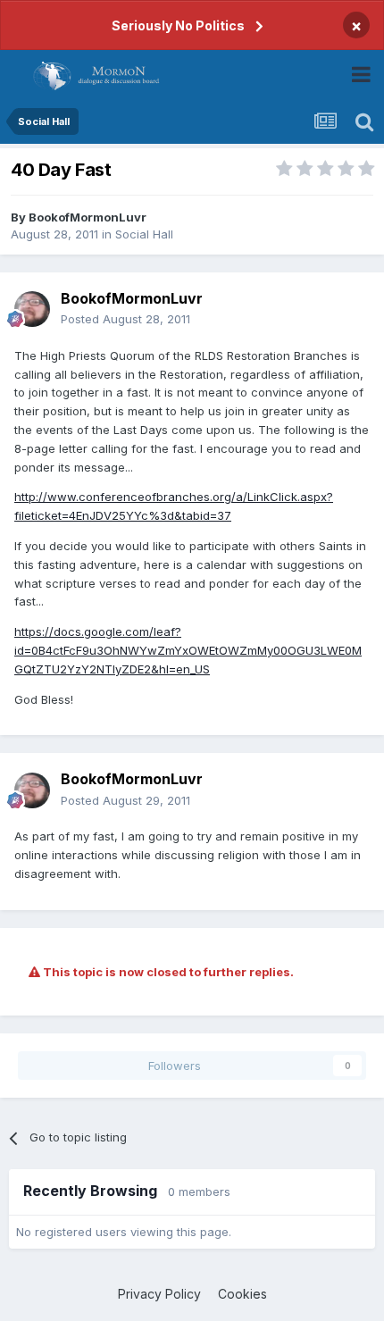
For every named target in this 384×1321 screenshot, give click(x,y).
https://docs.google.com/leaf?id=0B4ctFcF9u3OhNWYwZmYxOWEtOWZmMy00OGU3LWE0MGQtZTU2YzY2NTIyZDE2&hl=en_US (188, 650)
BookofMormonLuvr (87, 217)
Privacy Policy (159, 1293)
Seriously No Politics (178, 25)
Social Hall (144, 234)
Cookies (242, 1293)
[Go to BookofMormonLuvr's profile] (32, 309)
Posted (125, 319)
